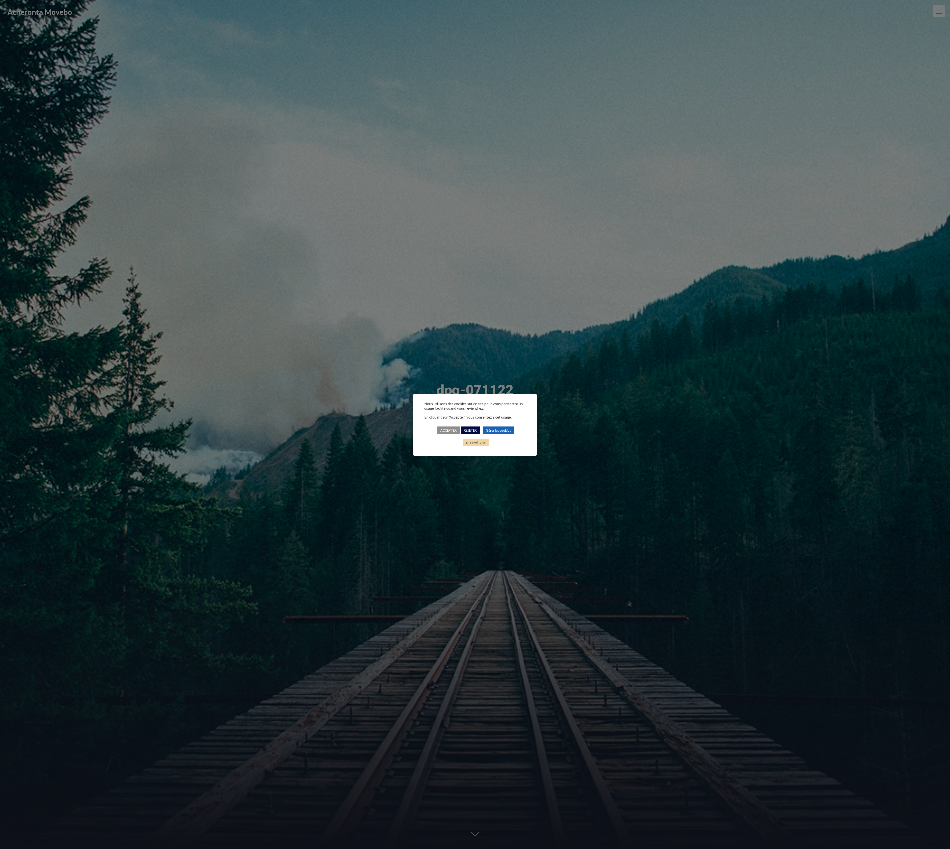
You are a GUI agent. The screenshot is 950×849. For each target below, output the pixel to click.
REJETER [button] (470, 430)
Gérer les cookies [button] (498, 430)
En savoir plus (476, 443)
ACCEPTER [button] (448, 430)
